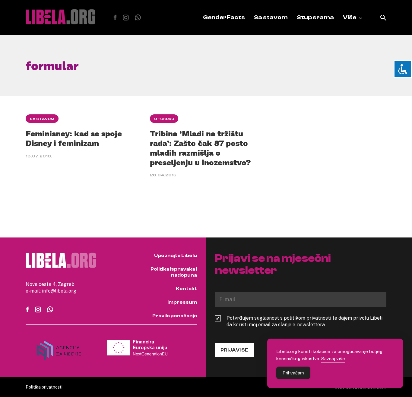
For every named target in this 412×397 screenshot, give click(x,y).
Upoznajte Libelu (175, 255)
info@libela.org (59, 291)
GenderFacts (224, 17)
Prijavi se (234, 350)
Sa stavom (271, 17)
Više (349, 17)
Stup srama (315, 17)
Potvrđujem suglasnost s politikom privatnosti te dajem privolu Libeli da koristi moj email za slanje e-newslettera (304, 321)
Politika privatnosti (44, 386)
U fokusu (164, 119)
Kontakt (186, 288)
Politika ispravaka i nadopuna (174, 272)
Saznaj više (333, 358)
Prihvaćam (293, 372)
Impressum (182, 302)
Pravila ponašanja (174, 315)
